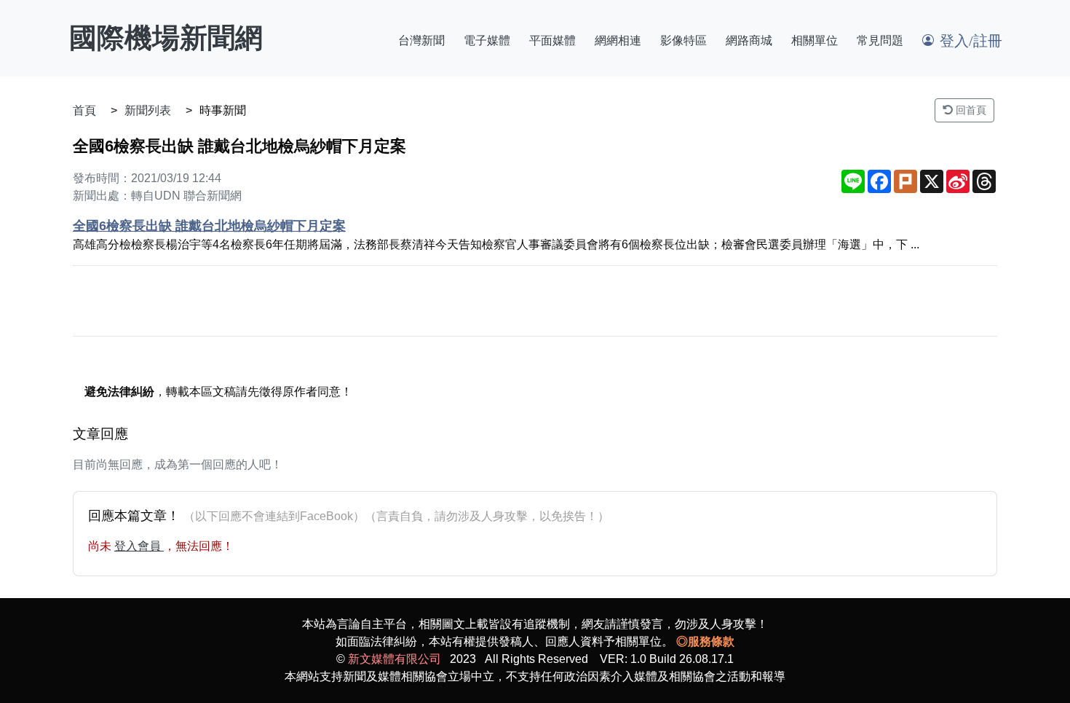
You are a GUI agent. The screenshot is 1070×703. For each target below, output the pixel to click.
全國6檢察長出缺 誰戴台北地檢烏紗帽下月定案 (209, 226)
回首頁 (969, 110)
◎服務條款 (705, 641)
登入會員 (139, 546)
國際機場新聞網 (166, 38)
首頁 (84, 110)
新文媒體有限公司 (394, 659)
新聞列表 (147, 110)
